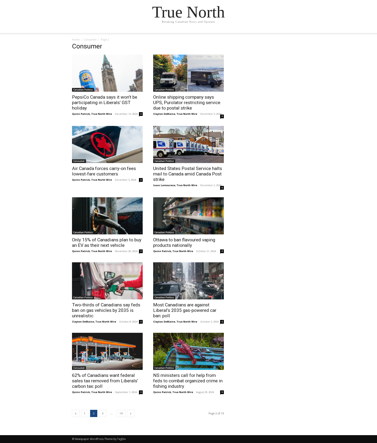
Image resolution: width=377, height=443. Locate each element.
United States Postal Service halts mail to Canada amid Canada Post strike (187, 174)
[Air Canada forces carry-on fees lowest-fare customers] (107, 144)
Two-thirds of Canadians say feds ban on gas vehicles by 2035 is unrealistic (106, 310)
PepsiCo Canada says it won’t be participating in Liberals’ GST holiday (104, 102)
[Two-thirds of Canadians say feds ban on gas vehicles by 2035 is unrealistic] (107, 280)
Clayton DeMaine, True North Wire (175, 113)
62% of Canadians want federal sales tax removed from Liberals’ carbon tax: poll (105, 381)
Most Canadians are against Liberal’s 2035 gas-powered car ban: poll (184, 310)
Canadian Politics (83, 89)
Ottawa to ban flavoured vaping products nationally (184, 242)
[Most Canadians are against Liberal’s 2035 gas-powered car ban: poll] (188, 280)
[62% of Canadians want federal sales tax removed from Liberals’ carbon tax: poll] (107, 351)
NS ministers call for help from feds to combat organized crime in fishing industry (188, 381)
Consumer (90, 39)
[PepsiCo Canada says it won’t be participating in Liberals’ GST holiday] (107, 73)
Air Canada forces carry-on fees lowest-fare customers (104, 171)
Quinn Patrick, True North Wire (92, 113)
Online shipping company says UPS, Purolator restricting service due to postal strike (186, 102)
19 (121, 413)
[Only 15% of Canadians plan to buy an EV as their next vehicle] (107, 215)
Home (76, 39)
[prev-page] (75, 413)
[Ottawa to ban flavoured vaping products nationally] (188, 215)
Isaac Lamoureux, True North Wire (175, 185)
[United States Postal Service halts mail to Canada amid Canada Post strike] (188, 144)
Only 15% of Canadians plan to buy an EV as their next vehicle (106, 242)
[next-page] (130, 413)
